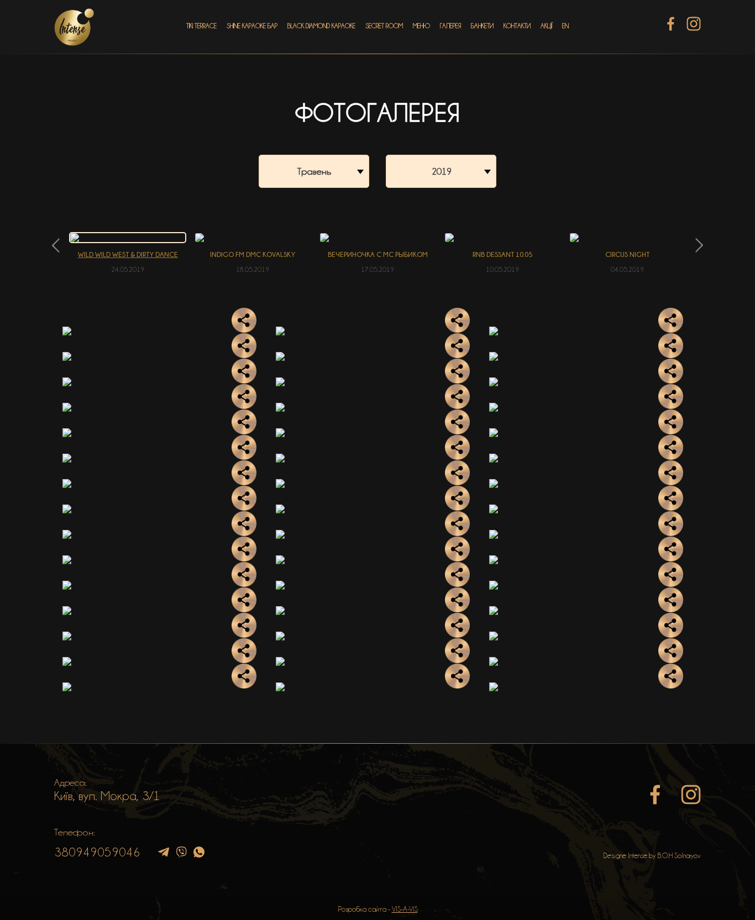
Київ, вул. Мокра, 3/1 (107, 795)
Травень (314, 171)
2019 (442, 171)
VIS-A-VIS (405, 909)
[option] (127, 253)
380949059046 (97, 852)
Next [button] (699, 245)
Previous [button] (55, 245)
